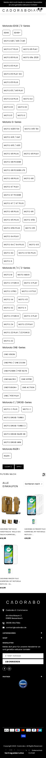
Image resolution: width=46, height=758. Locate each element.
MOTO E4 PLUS (11, 98)
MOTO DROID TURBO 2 (15, 425)
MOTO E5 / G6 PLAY (13, 90)
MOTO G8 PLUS (11, 178)
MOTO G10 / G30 (12, 145)
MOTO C (27, 409)
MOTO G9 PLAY (31, 153)
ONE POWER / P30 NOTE (15, 370)
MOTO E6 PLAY (30, 49)
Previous (2, 522)
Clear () (8, 467)
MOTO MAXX (24, 274)
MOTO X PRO (10, 291)
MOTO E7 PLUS (11, 49)
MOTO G (8, 261)
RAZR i (7, 455)
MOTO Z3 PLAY (26, 324)
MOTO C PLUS (11, 409)
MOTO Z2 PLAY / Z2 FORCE (17, 332)
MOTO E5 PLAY (11, 65)
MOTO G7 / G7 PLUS (14, 203)
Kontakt (32, 753)
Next (19, 522)
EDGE (6, 32)
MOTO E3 (8, 107)
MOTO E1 (8, 115)
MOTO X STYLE (29, 291)
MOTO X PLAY (30, 283)
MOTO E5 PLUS (11, 82)
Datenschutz (37, 750)
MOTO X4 (8, 299)
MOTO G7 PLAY (11, 186)
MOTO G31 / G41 (12, 137)
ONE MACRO (10, 379)
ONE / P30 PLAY (11, 395)
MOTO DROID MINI (12, 442)
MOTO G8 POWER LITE (14, 170)
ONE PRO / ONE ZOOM (14, 362)
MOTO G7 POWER (12, 195)
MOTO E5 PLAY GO (13, 74)
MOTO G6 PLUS (11, 211)
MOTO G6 (28, 211)
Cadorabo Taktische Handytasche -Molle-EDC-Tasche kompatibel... (10, 531)
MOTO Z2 (8, 340)
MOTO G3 (34, 244)
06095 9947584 (13, 623)
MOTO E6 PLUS (11, 57)
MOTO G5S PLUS (12, 228)
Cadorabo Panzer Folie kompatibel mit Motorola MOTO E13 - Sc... (10, 581)
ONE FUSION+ (10, 387)
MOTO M (8, 274)
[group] (11, 505)
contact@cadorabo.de (16, 627)
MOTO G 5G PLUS (27, 253)
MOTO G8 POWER (12, 161)
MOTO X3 (23, 299)
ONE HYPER (26, 379)
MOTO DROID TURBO (14, 417)
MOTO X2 (8, 307)
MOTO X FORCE (11, 283)
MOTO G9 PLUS (11, 153)
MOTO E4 (28, 98)
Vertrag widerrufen (14, 753)
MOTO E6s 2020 (31, 57)
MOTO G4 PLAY (11, 236)
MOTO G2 (8, 253)
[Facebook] (4, 669)
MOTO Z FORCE (11, 316)
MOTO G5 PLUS (11, 219)
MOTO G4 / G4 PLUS (14, 244)
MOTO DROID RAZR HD (15, 434)
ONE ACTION (28, 387)
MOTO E (21, 115)
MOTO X (22, 307)
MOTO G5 (30, 228)
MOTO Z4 (8, 324)
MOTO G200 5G (11, 128)
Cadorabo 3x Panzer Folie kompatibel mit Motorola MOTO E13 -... (34, 531)
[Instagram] (9, 669)
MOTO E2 (22, 107)
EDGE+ (17, 32)
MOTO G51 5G (32, 128)
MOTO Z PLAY (30, 316)
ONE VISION (9, 354)
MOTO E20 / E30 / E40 (14, 40)
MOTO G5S (29, 219)
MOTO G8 (28, 178)
